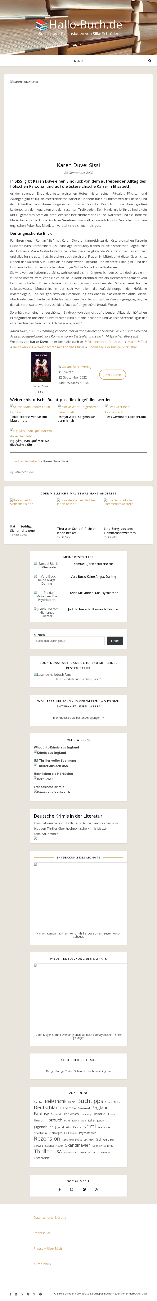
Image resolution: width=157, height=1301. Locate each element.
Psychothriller (87, 1133)
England (100, 1107)
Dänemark (84, 1108)
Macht (132, 342)
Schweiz (38, 1145)
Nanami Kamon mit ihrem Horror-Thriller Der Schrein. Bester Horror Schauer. (78, 935)
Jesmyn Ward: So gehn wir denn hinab (76, 419)
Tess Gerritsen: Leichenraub (125, 417)
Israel (83, 1120)
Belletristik (55, 1101)
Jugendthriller (63, 1127)
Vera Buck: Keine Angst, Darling (93, 576)
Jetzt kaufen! (113, 375)
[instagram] (22, 1294)
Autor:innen (42, 1264)
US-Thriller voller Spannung (55, 760)
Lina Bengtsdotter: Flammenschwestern (120, 531)
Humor (39, 1120)
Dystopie (69, 1108)
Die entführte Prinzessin (105, 342)
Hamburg (86, 1114)
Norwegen (55, 1133)
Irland (67, 1120)
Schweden (105, 1139)
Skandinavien (78, 1145)
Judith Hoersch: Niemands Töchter (93, 609)
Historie (99, 1114)
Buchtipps (90, 1101)
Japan (100, 1120)
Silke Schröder (24, 472)
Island (75, 1120)
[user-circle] (40, 1294)
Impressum (42, 1233)
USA (57, 1151)
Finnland (56, 1114)
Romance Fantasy (72, 1139)
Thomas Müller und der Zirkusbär (112, 347)
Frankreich (70, 1114)
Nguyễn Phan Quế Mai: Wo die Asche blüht (29, 443)
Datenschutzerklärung (50, 1217)
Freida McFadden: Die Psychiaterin (93, 593)
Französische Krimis (49, 787)
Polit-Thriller (70, 1133)
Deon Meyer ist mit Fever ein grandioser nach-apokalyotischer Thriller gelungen (78, 1036)
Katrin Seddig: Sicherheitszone (22, 528)
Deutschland (47, 1107)
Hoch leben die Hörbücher (53, 774)
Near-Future (103, 1127)
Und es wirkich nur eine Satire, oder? (78, 679)
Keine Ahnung (23, 347)
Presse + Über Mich (48, 1248)
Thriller (43, 1151)
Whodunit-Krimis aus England (56, 747)
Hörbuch (53, 1119)
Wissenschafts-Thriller (75, 1152)
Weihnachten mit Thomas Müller (60, 347)
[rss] (34, 1294)
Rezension (47, 1138)
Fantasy (41, 1113)
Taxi (144, 342)
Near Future (41, 1133)
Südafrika (109, 1145)
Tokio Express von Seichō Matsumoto (28, 419)
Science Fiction (54, 1145)
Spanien (97, 1145)
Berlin (71, 1102)
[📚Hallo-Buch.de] (78, 27)
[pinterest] (28, 1294)
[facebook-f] (11, 1294)
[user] (16, 1294)
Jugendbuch (43, 1127)
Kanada (77, 1127)
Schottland (89, 1139)
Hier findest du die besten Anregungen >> (78, 717)
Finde (115, 641)
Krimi (89, 1126)
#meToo (38, 1102)
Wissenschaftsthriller (99, 1152)
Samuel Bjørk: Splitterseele (93, 564)
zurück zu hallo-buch (25, 461)
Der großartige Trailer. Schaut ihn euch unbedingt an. (78, 1071)
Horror (111, 1114)
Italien (92, 1120)
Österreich (41, 1158)
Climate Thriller (113, 1102)
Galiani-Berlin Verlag (77, 367)
